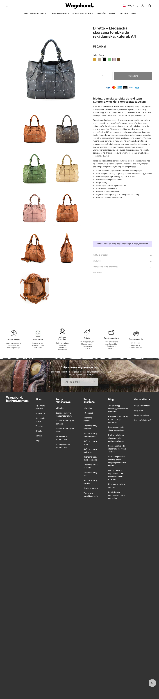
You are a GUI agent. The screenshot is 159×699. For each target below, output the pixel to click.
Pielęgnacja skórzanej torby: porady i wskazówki (118, 419)
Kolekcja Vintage (91, 488)
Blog (37, 440)
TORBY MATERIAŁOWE (33, 13)
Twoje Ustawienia (141, 415)
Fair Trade (97, 272)
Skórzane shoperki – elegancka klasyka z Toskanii (117, 449)
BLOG (133, 13)
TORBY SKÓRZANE (58, 13)
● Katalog (60, 408)
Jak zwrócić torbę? (142, 420)
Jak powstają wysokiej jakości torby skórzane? (118, 408)
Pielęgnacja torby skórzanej (105, 267)
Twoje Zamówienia (142, 405)
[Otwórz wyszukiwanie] (7, 5)
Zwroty (39, 431)
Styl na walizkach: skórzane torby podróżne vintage (116, 438)
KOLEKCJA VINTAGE (82, 13)
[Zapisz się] (93, 381)
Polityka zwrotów (100, 255)
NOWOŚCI (101, 13)
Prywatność (41, 413)
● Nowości (88, 413)
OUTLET (113, 13)
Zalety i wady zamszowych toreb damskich (116, 495)
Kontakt (39, 436)
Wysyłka (97, 261)
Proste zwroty (13, 339)
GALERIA (124, 13)
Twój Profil (138, 410)
